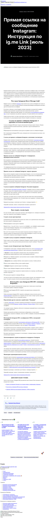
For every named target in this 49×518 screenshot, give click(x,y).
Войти (9, 4)
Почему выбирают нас (22, 2)
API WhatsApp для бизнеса (9, 494)
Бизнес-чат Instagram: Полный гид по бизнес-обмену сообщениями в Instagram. (23, 384)
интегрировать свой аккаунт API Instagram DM (29, 322)
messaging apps (17, 412)
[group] (24, 467)
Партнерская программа (8, 473)
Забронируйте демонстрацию (10, 207)
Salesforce (33, 323)
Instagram (19, 103)
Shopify (26, 325)
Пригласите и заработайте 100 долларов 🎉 (12, 475)
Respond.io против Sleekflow (9, 485)
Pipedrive (38, 323)
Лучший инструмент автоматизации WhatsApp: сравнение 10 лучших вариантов (24, 427)
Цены (15, 2)
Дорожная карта (6, 472)
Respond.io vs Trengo (7, 488)
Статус (4, 480)
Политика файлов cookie (8, 504)
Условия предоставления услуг (10, 505)
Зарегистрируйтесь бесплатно (23, 207)
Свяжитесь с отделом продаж (16, 457)
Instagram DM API (7, 295)
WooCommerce (32, 325)
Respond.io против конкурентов (10, 484)
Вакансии (5, 476)
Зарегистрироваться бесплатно (23, 374)
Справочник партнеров (8, 474)
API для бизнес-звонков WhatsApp (10, 495)
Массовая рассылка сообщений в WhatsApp (12, 497)
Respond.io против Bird (8, 489)
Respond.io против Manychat (9, 490)
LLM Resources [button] (5, 467)
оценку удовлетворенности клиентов (32, 344)
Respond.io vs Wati (7, 486)
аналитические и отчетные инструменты (26, 357)
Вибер (33, 304)
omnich (11, 302)
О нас (4, 471)
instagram (10, 412)
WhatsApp (25, 304)
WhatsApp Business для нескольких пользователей (14, 496)
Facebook (21, 304)
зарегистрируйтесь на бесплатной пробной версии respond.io (22, 367)
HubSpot (29, 323)
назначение (24, 343)
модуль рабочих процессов (24, 340)
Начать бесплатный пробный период (31, 457)
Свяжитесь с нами (4, 4)
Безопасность (6, 509)
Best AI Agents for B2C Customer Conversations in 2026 (8, 426)
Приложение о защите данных (9, 507)
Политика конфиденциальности (10, 503)
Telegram (30, 304)
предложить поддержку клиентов (19, 189)
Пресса (4, 478)
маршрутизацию (7, 343)
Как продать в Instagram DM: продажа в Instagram (17, 386)
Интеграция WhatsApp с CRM (9, 499)
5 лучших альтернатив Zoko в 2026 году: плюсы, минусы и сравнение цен (39, 427)
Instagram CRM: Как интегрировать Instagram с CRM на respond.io (20, 389)
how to (5, 412)
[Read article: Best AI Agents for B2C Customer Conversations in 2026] (2, 422)
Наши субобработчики (8, 506)
